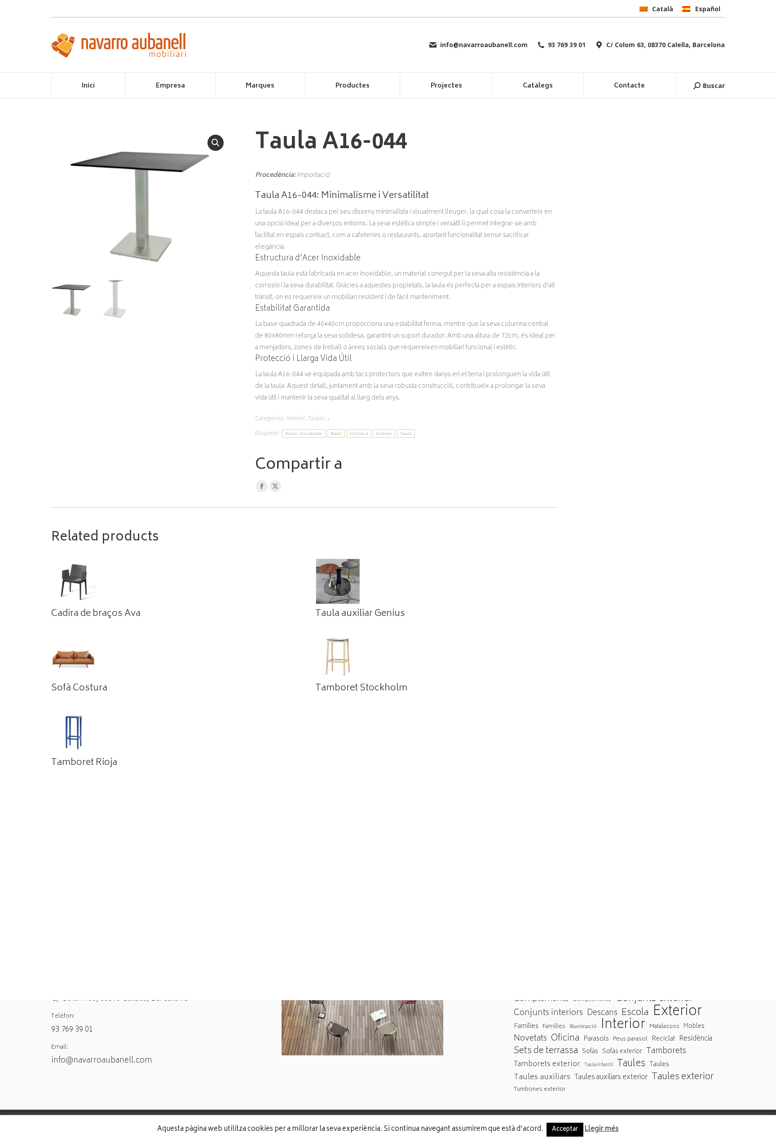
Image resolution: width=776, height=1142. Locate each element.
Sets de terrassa (546, 1051)
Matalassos (664, 1027)
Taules (316, 419)
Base (336, 433)
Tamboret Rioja (84, 763)
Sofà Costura (79, 688)
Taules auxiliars (542, 1077)
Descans (602, 1013)
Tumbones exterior (540, 1089)
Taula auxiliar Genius (360, 614)
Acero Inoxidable (303, 433)
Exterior (677, 1012)
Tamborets (666, 1051)
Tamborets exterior (547, 1064)
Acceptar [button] (565, 1129)
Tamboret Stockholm (361, 688)
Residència (695, 1039)
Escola (635, 1013)
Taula (406, 433)
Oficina (565, 1039)
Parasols (596, 1039)
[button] (215, 143)
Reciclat (663, 1039)
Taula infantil (598, 1065)
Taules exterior (683, 1077)
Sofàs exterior (622, 1051)
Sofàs (590, 1051)
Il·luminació (583, 1027)
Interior (296, 419)
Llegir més (602, 1129)
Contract (359, 433)
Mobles (694, 1026)
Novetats (530, 1039)
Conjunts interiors (548, 1013)
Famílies (526, 1026)
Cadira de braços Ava (96, 614)
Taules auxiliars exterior (611, 1077)
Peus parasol (630, 1039)
